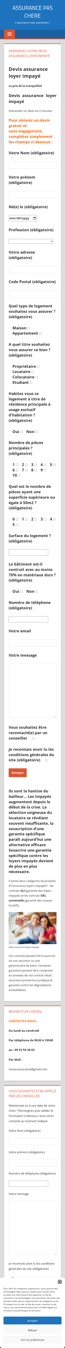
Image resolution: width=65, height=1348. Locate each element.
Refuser (32, 1330)
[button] (60, 1282)
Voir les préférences (32, 1340)
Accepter (32, 1320)
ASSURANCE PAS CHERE (32, 11)
